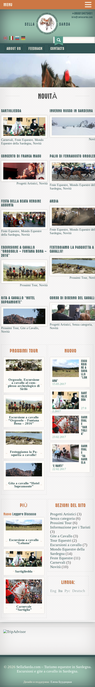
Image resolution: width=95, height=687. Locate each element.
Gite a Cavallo (29, 328)
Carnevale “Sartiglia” (84, 425)
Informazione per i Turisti (70, 527)
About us (14, 48)
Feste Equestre (24, 140)
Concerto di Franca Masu (21, 156)
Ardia (54, 201)
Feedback (35, 48)
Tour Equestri (60, 540)
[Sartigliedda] (24, 126)
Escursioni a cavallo (66, 545)
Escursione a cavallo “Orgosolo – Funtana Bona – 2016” (24, 251)
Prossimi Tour (28, 285)
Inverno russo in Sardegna (71, 111)
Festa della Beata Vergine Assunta (21, 203)
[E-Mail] (7, 627)
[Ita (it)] (11, 38)
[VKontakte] (5, 627)
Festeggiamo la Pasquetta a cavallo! (72, 249)
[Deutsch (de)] (23, 38)
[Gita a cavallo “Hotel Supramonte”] (24, 316)
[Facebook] (3, 627)
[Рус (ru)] (17, 38)
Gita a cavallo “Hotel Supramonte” (18, 300)
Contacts (57, 48)
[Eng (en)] (5, 38)
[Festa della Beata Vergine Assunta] (24, 219)
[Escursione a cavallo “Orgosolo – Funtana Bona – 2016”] (24, 272)
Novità (37, 143)
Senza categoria (82, 324)
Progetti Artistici (27, 183)
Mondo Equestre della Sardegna (22, 141)
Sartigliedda (11, 111)
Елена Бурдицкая (61, 681)
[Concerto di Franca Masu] (24, 171)
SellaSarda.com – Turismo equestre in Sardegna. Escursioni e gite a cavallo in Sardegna (53, 669)
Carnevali (7, 140)
